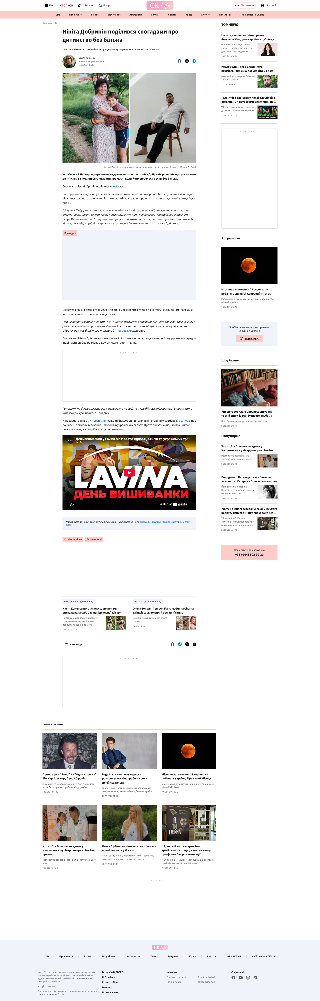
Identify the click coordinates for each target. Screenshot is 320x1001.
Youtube (166, 522)
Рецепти (171, 15)
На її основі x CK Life (253, 15)
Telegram (144, 522)
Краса (189, 15)
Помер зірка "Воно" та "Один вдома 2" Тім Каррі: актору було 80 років (69, 776)
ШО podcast (109, 977)
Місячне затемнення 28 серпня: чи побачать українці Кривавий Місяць (186, 776)
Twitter (174, 522)
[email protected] (206, 977)
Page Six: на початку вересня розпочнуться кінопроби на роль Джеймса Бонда (124, 778)
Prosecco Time (110, 982)
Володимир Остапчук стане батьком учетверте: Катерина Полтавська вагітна (249, 479)
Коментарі (76, 644)
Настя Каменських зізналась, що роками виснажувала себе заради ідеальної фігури (92, 611)
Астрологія (136, 15)
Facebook (155, 522)
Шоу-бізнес (114, 15)
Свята (154, 15)
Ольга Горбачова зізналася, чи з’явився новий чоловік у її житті (129, 848)
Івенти (106, 987)
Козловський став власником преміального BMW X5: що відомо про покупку (247, 71)
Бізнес (94, 15)
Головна (47, 23)
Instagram (118, 186)
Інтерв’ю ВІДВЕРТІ (113, 972)
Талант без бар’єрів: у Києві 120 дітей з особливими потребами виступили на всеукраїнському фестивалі (248, 102)
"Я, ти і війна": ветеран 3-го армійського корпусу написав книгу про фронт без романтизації (186, 850)
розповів (184, 421)
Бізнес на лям (110, 992)
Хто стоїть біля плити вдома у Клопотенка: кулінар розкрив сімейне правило (68, 850)
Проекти (74, 15)
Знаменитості (94, 539)
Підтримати (247, 5)
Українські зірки (73, 539)
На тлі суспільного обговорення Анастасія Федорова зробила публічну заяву (247, 39)
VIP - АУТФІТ (225, 15)
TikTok (69, 525)
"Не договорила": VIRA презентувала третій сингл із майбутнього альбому (246, 414)
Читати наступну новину (147, 601)
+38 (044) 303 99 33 (249, 555)
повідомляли (100, 421)
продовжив (124, 331)
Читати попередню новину (78, 601)
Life (58, 15)
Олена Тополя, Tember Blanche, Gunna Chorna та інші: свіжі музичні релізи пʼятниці (163, 611)
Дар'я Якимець (87, 58)
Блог (204, 15)
